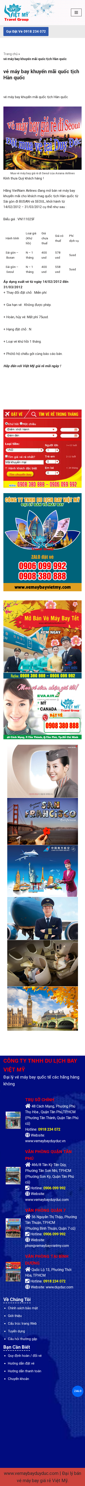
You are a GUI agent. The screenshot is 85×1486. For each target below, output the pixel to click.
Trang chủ (10, 54)
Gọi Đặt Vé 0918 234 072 (26, 31)
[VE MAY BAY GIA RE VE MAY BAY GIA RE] (17, 12)
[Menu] (76, 12)
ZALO (78, 1391)
